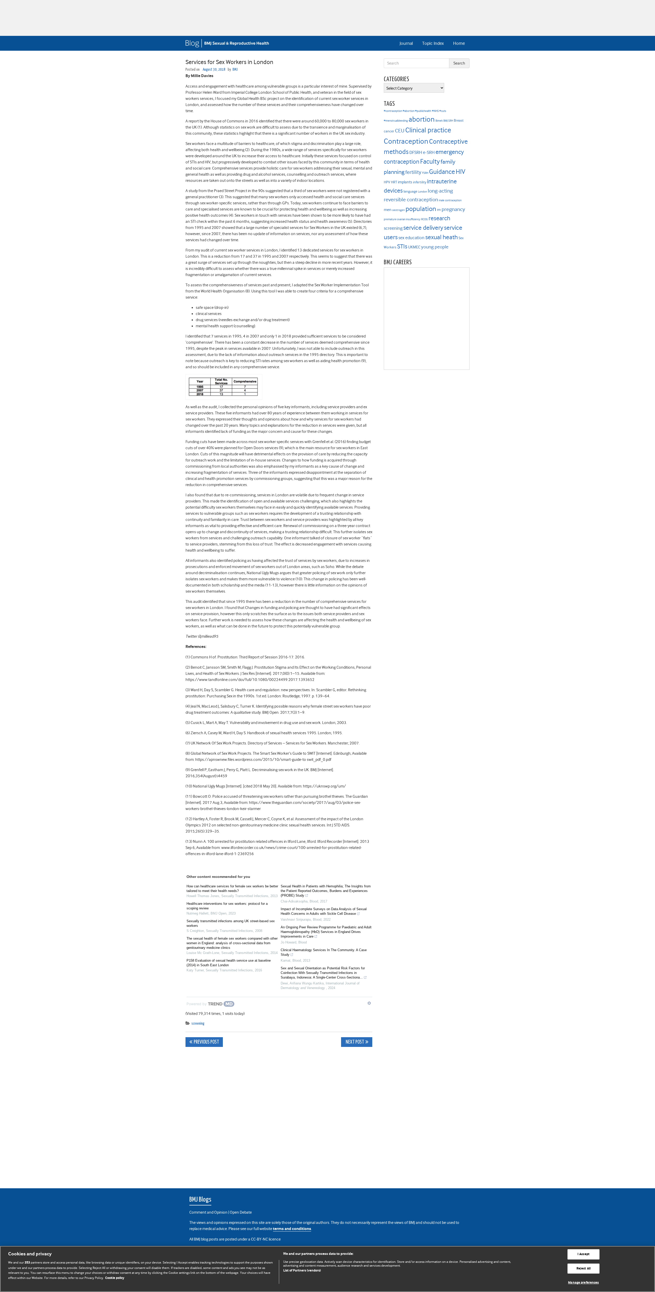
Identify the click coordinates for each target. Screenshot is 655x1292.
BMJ (235, 69)
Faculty (430, 161)
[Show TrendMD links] (369, 1003)
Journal (406, 43)
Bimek (439, 120)
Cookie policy (114, 1278)
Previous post (206, 1042)
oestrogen (398, 210)
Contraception (406, 141)
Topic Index (433, 43)
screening (197, 1023)
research (439, 218)
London (422, 191)
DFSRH (415, 152)
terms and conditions (292, 1228)
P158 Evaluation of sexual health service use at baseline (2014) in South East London (229, 963)
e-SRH (429, 152)
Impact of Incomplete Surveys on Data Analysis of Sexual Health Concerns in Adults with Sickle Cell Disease (324, 911)
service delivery (423, 227)
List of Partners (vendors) (302, 1271)
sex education (411, 237)
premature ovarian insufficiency (402, 219)
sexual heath (441, 237)
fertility (413, 172)
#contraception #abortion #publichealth (407, 111)
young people (435, 247)
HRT (394, 182)
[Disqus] (278, 1115)
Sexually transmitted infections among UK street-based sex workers (231, 923)
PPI (439, 210)
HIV (460, 171)
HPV (387, 182)
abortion (422, 119)
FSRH (425, 173)
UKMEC (414, 247)
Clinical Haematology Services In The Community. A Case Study (324, 952)
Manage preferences (583, 1283)
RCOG (424, 219)
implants (405, 182)
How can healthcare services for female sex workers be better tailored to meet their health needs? (232, 888)
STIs (402, 246)
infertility (419, 182)
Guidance (442, 171)
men (387, 209)
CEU (400, 131)
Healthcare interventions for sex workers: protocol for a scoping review (227, 906)
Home (459, 43)
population (421, 209)
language (410, 191)
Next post (354, 1042)
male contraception (450, 200)
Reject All (583, 1268)
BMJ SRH (448, 120)
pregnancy (453, 209)
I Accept (583, 1254)
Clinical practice (428, 130)
